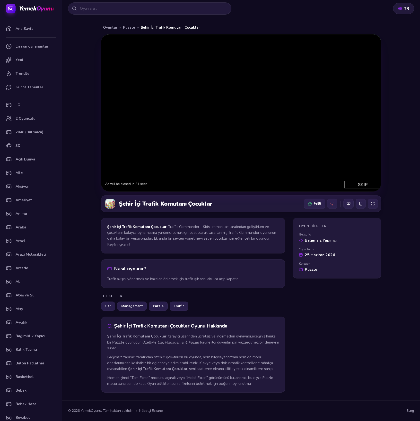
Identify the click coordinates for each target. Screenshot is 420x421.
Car (108, 306)
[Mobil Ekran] (361, 204)
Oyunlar (110, 27)
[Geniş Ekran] (348, 204)
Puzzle (129, 27)
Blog (410, 410)
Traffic (179, 306)
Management (132, 306)
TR (406, 8)
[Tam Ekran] (373, 204)
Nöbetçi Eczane (151, 410)
